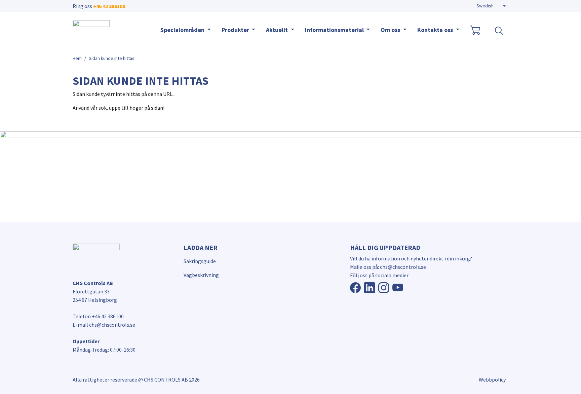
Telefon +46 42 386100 (98, 316)
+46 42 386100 (109, 6)
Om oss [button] (391, 30)
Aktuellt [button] (277, 30)
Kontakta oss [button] (435, 30)
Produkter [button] (236, 30)
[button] (491, 6)
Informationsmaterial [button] (335, 30)
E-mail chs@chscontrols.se (104, 324)
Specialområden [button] (183, 30)
